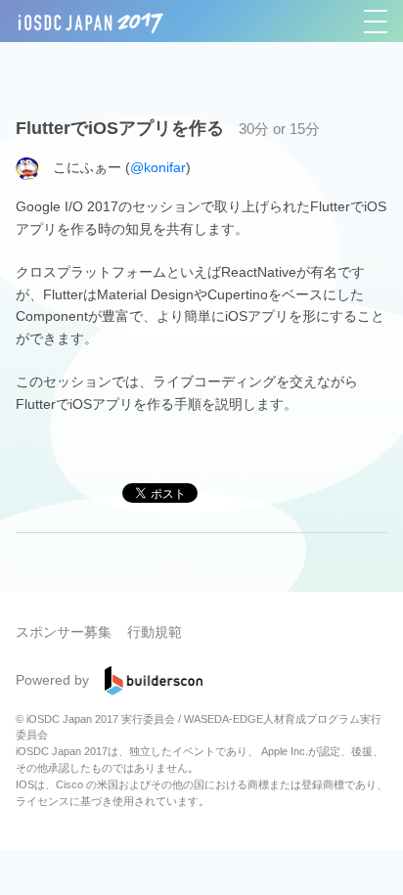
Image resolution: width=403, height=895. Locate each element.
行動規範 (154, 632)
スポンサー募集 (64, 632)
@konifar (158, 167)
